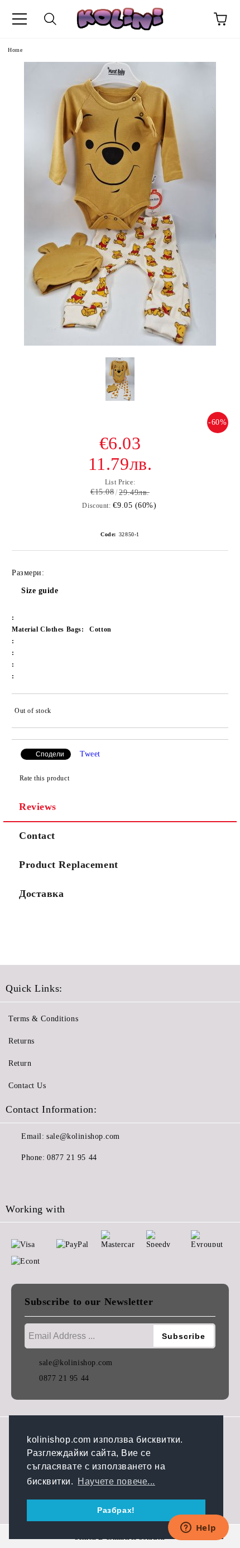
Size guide (40, 590)
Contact (37, 835)
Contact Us (27, 1085)
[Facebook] (20, 1180)
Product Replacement (68, 864)
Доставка (41, 893)
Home (15, 50)
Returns (21, 1041)
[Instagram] (45, 1180)
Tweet (90, 754)
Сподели (50, 754)
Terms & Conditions (43, 1019)
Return (19, 1063)
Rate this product (44, 778)
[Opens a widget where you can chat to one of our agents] (198, 1528)
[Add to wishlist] (212, 712)
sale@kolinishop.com (83, 1136)
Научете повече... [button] (116, 1481)
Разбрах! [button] (116, 1510)
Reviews (37, 806)
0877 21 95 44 (72, 1157)
